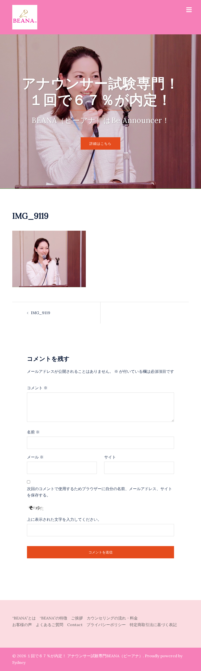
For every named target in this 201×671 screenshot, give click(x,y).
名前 (33, 431)
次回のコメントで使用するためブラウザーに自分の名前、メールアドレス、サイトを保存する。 (99, 492)
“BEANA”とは (26, 618)
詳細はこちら (100, 143)
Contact (77, 624)
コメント (37, 387)
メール (35, 457)
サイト (110, 457)
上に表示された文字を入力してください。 (64, 519)
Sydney (18, 662)
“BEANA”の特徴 (55, 618)
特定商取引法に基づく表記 (153, 624)
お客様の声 (24, 624)
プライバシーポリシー (108, 624)
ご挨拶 (79, 618)
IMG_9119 (40, 312)
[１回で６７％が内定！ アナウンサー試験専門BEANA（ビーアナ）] (24, 16)
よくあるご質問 (51, 624)
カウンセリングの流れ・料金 (112, 618)
